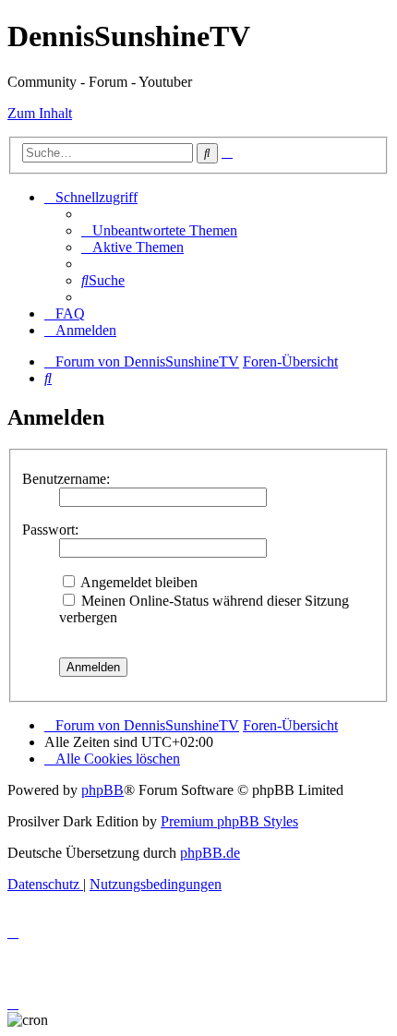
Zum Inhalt (39, 113)
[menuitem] (159, 230)
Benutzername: (66, 479)
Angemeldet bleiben (138, 582)
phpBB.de (210, 853)
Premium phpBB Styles (229, 821)
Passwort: (50, 529)
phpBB (102, 790)
